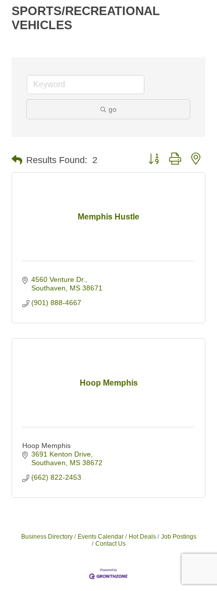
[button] (17, 160)
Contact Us (110, 543)
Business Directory (47, 536)
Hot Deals (142, 536)
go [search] (112, 109)
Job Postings (178, 536)
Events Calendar (101, 536)
